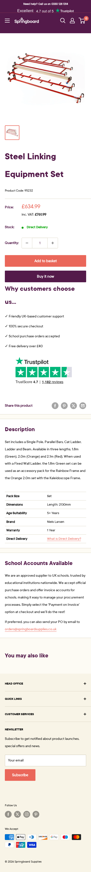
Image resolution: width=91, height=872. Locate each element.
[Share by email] (82, 405)
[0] (82, 21)
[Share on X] (73, 405)
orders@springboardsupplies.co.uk (31, 629)
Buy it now (45, 276)
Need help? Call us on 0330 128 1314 (45, 4)
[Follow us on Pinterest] (36, 814)
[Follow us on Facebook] (8, 814)
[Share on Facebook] (55, 405)
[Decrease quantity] (27, 243)
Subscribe (20, 775)
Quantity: (12, 243)
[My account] (72, 20)
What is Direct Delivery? (64, 539)
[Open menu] (7, 21)
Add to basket (45, 261)
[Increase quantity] (53, 243)
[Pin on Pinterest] (64, 405)
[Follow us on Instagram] (26, 814)
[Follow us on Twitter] (17, 814)
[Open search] (63, 20)
